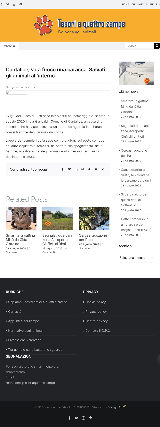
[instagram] (14, 4)
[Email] (102, 169)
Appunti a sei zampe (23, 321)
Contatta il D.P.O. (98, 331)
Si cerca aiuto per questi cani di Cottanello (134, 199)
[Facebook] (62, 169)
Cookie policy (95, 302)
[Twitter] (69, 169)
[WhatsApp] (82, 169)
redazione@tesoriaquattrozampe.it (32, 383)
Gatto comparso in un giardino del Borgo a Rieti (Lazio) (136, 224)
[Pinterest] (95, 169)
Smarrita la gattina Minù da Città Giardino (20, 239)
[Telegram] (89, 169)
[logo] (80, 14)
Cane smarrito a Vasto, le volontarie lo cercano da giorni (136, 175)
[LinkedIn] (76, 169)
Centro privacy (96, 321)
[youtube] (21, 4)
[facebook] (1, 4)
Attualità (26, 87)
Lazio (36, 87)
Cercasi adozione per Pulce (93, 237)
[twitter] (7, 4)
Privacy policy (96, 311)
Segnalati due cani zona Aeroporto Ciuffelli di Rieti (57, 239)
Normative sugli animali (26, 331)
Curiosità (14, 311)
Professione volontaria (24, 340)
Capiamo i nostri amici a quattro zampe (38, 302)
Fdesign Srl (115, 407)
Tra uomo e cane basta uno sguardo (35, 350)
